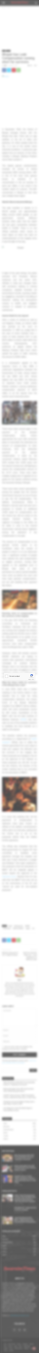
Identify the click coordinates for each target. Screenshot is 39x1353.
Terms (33, 679)
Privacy (29, 679)
